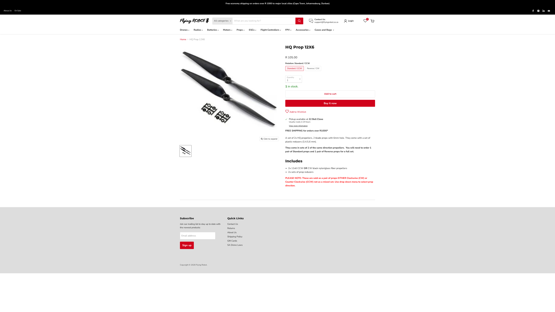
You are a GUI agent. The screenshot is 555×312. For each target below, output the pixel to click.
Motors (227, 29)
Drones (184, 29)
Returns (231, 228)
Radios (198, 29)
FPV (287, 29)
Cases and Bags (323, 29)
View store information (298, 126)
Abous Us (8, 11)
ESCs (252, 29)
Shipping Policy (234, 236)
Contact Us (232, 224)
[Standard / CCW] (295, 71)
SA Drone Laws (235, 245)
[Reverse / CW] (313, 71)
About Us (231, 232)
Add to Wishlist (297, 112)
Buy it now (330, 103)
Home (183, 39)
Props (240, 29)
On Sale (17, 11)
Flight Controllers (270, 29)
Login (351, 20)
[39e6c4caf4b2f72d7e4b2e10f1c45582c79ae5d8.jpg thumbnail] (185, 151)
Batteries (212, 29)
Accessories (302, 29)
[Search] (299, 21)
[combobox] (264, 21)
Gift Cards (232, 240)
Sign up (187, 245)
